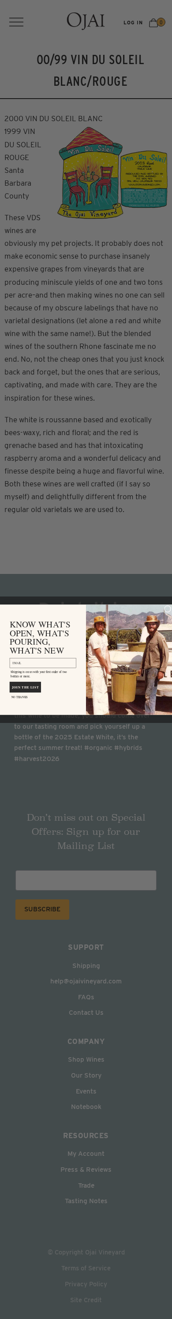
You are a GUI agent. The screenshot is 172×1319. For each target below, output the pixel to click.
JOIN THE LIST (25, 686)
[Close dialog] (168, 609)
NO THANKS (19, 697)
